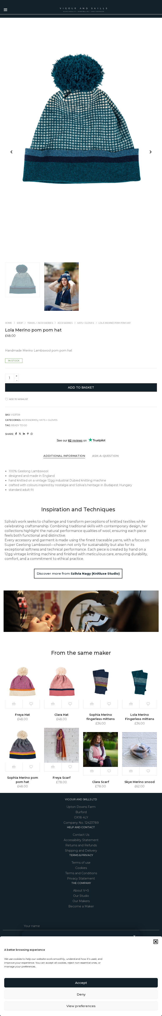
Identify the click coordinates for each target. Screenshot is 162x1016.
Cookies (81, 868)
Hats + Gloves (85, 323)
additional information (64, 455)
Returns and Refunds (81, 845)
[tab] (64, 455)
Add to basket (81, 387)
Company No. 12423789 (81, 823)
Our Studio (81, 896)
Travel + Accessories (40, 323)
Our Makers (81, 901)
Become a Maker (81, 906)
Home (8, 323)
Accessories (65, 323)
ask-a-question (105, 455)
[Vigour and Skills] (83, 10)
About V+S (81, 890)
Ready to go (19, 425)
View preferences (81, 1006)
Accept (81, 983)
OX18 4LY (81, 817)
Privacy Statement (81, 878)
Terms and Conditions (81, 873)
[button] (156, 942)
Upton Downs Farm (81, 807)
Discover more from (78, 573)
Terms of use (81, 863)
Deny (81, 994)
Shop (20, 323)
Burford (81, 812)
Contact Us (81, 835)
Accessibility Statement (81, 840)
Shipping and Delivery (81, 850)
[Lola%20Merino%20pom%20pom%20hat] (16, 434)
